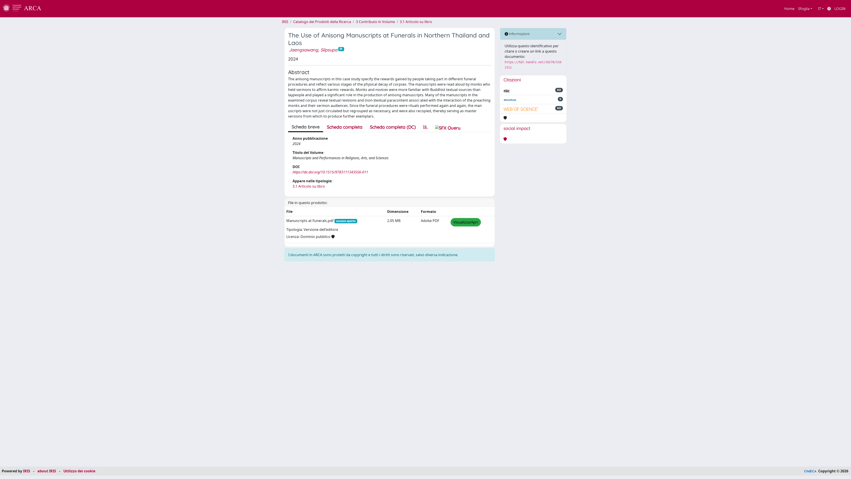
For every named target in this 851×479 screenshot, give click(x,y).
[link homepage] (24, 9)
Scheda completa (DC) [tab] (393, 127)
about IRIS (46, 471)
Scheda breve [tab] (306, 127)
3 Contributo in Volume (375, 21)
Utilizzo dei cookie (79, 471)
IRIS (285, 21)
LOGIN (839, 8)
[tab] (425, 127)
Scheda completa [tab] (344, 127)
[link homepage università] (53, 9)
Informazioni (518, 33)
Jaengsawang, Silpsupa (313, 50)
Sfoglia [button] (804, 8)
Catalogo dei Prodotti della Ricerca (322, 21)
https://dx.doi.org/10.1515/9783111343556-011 (330, 172)
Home (789, 8)
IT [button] (819, 8)
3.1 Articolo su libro (416, 21)
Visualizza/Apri (465, 222)
